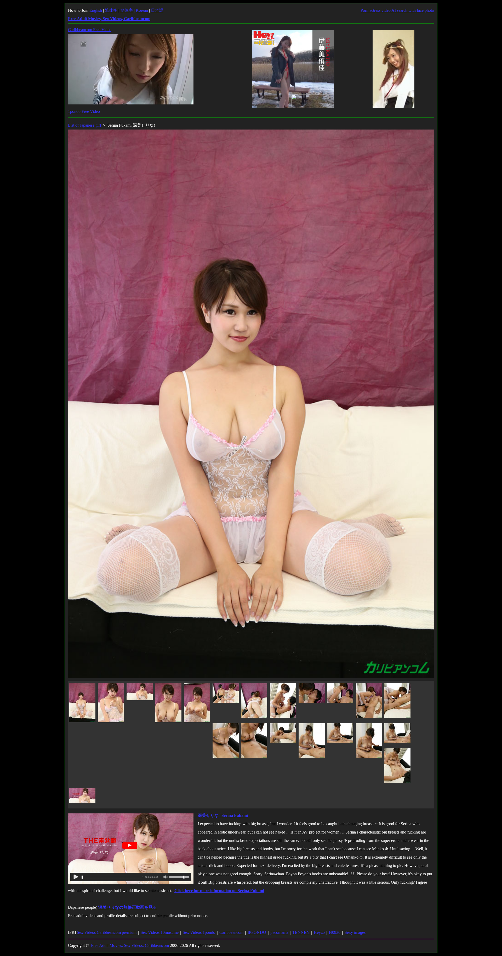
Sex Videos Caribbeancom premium (106, 932)
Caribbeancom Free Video (89, 29)
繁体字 (111, 10)
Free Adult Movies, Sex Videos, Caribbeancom (130, 945)
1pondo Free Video (84, 111)
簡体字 (126, 10)
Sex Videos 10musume (160, 932)
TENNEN (301, 932)
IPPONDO (257, 932)
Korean (142, 10)
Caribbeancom (231, 932)
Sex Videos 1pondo (199, 932)
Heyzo (319, 932)
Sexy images (355, 932)
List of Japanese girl (84, 125)
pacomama (279, 932)
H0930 (334, 932)
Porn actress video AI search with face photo (397, 10)
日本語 (157, 10)
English (95, 10)
